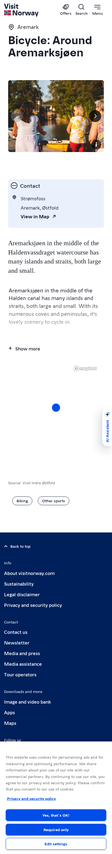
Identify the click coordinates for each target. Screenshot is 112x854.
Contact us (15, 632)
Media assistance (23, 664)
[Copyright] (96, 144)
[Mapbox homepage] (85, 368)
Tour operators (20, 674)
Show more (27, 348)
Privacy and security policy (33, 605)
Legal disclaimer (22, 594)
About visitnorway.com (29, 573)
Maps (10, 723)
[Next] (95, 116)
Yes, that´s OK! (55, 815)
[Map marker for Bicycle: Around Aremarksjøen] (56, 408)
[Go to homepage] (21, 10)
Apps (9, 712)
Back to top (20, 546)
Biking (22, 500)
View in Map (35, 216)
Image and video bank (27, 701)
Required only (56, 829)
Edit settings (56, 843)
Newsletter (16, 642)
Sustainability (19, 583)
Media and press (22, 653)
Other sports (53, 500)
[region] (56, 413)
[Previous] (17, 116)
